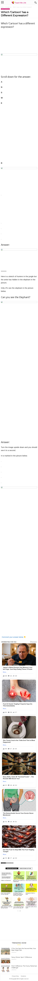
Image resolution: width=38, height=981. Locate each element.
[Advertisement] (19, 926)
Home (2, 7)
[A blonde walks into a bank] (31, 901)
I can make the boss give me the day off (18, 907)
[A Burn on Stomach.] (6, 875)
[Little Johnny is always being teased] (6, 901)
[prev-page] (18, 911)
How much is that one (31, 880)
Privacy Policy (15, 976)
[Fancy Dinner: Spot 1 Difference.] (5, 959)
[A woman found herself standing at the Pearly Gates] (19, 888)
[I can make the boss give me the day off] (19, 901)
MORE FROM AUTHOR (25, 868)
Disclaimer (23, 976)
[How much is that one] (31, 875)
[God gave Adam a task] (31, 888)
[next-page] (20, 911)
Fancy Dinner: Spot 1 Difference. (21, 957)
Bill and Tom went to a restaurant (19, 881)
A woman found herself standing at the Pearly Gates (18, 894)
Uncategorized (8, 7)
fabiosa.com (10, 863)
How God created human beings (5, 893)
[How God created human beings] (6, 888)
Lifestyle (13, 952)
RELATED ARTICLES (12, 868)
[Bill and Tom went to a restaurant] (19, 875)
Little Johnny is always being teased (6, 907)
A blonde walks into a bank (31, 907)
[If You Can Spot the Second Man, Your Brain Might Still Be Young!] (5, 951)
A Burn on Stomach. (6, 880)
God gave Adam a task (30, 893)
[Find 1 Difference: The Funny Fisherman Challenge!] (5, 968)
